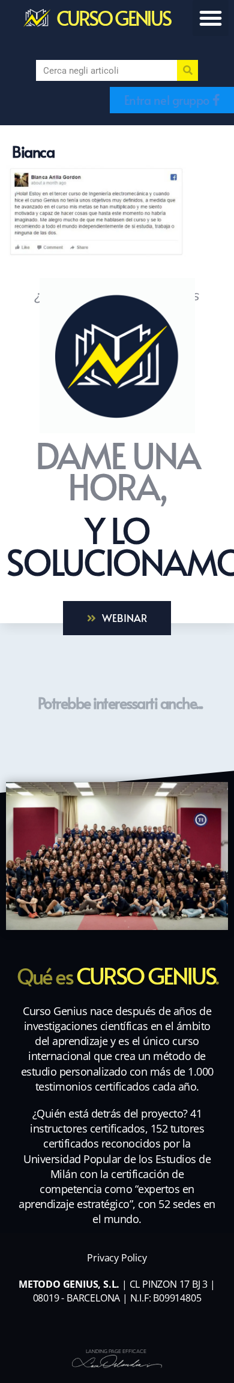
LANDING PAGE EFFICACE (116, 1351)
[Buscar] (187, 70)
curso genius (113, 17)
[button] (211, 18)
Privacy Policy (116, 1257)
